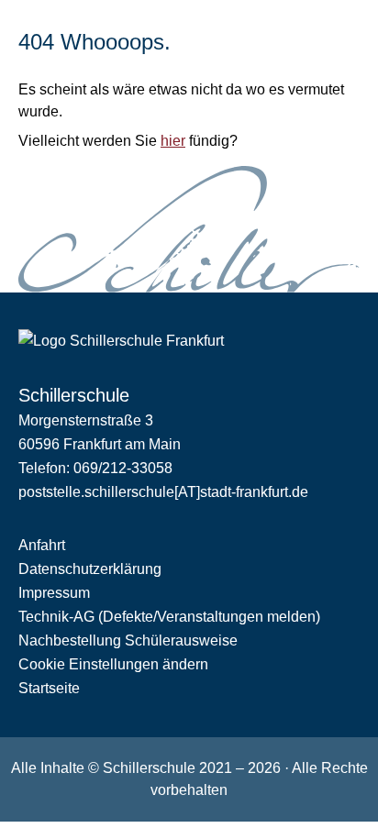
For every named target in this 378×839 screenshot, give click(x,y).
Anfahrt (41, 545)
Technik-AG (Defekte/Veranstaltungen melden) (169, 616)
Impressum (54, 593)
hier (173, 141)
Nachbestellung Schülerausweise (128, 640)
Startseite (49, 688)
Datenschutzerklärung (89, 569)
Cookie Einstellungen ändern (113, 664)
